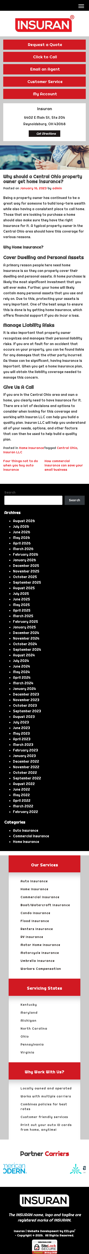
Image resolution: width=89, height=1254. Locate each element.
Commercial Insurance (31, 836)
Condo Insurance (35, 913)
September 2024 (27, 649)
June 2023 (21, 728)
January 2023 (24, 756)
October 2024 (25, 644)
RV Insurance (32, 937)
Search (10, 492)
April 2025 (21, 610)
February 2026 (25, 554)
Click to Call (45, 56)
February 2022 (25, 812)
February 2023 (25, 750)
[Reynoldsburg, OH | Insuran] (44, 23)
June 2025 (21, 599)
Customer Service (45, 81)
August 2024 (24, 655)
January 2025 (24, 627)
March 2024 (23, 683)
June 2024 (21, 666)
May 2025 (21, 605)
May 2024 (21, 672)
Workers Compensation (41, 969)
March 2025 (23, 616)
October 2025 (25, 577)
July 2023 (21, 722)
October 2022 (25, 772)
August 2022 (24, 784)
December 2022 (26, 761)
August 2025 (24, 588)
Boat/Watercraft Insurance (45, 905)
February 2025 (25, 621)
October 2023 (25, 705)
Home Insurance (31, 448)
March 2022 (23, 806)
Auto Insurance (25, 830)
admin (57, 188)
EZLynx (69, 1231)
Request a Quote (45, 44)
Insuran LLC (12, 452)
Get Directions (46, 134)
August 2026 (24, 521)
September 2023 (27, 711)
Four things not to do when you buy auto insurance (20, 465)
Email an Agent (45, 69)
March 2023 (23, 744)
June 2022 (21, 789)
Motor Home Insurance (40, 945)
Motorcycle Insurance (40, 953)
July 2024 (21, 661)
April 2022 (21, 800)
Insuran (19, 1231)
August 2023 (24, 716)
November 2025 (26, 571)
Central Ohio (67, 448)
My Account (45, 93)
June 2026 (21, 532)
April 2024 (21, 677)
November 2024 (26, 638)
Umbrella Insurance (38, 961)
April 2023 (21, 739)
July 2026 (21, 526)
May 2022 (21, 795)
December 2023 (26, 694)
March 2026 (23, 549)
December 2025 (26, 565)
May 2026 (21, 537)
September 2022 (27, 778)
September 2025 (27, 582)
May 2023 (21, 733)
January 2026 (24, 560)
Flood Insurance (35, 921)
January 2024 (24, 688)
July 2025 (21, 593)
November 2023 (26, 700)
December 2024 (26, 633)
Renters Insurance (37, 929)
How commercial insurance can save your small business (63, 465)
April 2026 (22, 543)
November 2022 (26, 767)
